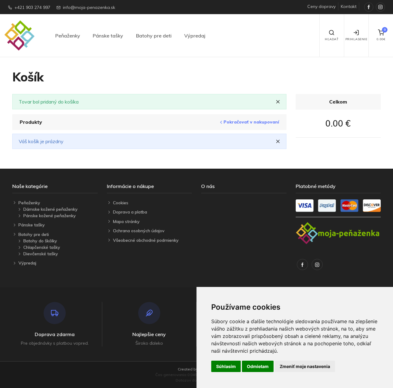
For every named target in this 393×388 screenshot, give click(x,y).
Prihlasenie (356, 39)
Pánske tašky (108, 36)
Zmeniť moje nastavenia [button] (305, 366)
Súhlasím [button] (226, 366)
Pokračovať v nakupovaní (251, 122)
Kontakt (348, 6)
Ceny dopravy (321, 6)
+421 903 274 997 (32, 7)
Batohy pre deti (154, 36)
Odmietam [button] (258, 366)
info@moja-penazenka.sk (89, 7)
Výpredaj (194, 36)
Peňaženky (67, 36)
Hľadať (331, 39)
